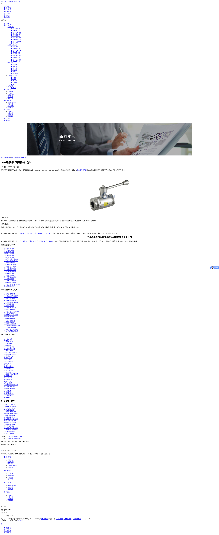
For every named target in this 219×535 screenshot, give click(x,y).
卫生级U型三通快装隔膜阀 (12, 325)
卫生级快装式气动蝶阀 (11, 428)
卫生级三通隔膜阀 (9, 298)
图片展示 (10, 93)
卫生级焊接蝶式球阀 (10, 277)
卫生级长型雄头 (9, 395)
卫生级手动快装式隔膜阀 (11, 311)
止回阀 (14, 82)
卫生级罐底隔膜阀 (9, 318)
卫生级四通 (16, 54)
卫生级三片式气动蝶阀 (11, 419)
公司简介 (10, 115)
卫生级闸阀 (16, 36)
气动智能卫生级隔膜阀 (11, 302)
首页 (2, 157)
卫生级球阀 (16, 30)
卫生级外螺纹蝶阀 (9, 415)
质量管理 (10, 116)
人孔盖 (14, 66)
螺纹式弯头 (7, 363)
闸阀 (14, 77)
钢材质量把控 (12, 102)
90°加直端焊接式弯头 (10, 352)
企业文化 (10, 113)
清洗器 (14, 70)
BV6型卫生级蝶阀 (9, 404)
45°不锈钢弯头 (8, 356)
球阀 (14, 79)
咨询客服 (8, 532)
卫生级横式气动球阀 (10, 280)
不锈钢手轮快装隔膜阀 (11, 295)
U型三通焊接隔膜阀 (10, 327)
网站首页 (7, 6)
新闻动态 (7, 15)
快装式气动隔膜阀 (9, 309)
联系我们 (7, 17)
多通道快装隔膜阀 (9, 322)
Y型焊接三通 (8, 379)
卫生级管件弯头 (9, 350)
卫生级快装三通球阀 (10, 264)
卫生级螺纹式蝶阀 (9, 424)
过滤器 (14, 64)
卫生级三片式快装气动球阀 (12, 284)
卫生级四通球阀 (9, 255)
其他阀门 (15, 43)
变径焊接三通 (8, 376)
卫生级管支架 (16, 50)
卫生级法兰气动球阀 (10, 282)
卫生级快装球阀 (9, 275)
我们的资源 (7, 10)
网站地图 (20, 520)
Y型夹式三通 (8, 383)
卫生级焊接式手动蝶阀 (11, 429)
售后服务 (10, 107)
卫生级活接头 (16, 61)
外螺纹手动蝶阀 (9, 433)
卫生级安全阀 (16, 39)
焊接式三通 (7, 381)
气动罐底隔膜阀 (9, 304)
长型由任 (7, 397)
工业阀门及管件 (12, 75)
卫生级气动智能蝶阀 (10, 412)
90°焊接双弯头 (8, 361)
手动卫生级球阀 (9, 248)
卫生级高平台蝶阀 (9, 408)
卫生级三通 (16, 48)
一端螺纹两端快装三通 (11, 385)
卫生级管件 (46, 233)
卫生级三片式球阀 (9, 286)
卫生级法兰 (16, 52)
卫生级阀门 (11, 27)
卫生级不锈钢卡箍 (9, 349)
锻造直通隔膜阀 (9, 316)
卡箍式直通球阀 (9, 257)
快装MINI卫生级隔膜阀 (11, 329)
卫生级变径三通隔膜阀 (11, 297)
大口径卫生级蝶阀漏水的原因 (15, 436)
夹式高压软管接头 (9, 386)
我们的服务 (7, 11)
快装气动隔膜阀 (9, 306)
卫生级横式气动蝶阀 (10, 406)
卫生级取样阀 (16, 41)
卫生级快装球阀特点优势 (18, 157)
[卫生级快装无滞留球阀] (109, 214)
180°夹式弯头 (8, 358)
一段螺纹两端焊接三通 (11, 374)
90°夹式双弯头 (8, 359)
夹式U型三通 (8, 377)
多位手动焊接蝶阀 (9, 417)
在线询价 (3, 20)
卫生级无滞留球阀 (9, 262)
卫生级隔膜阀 (16, 32)
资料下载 (10, 98)
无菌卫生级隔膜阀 (9, 293)
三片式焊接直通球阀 (10, 270)
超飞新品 (10, 86)
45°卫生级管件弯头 (10, 354)
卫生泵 (14, 68)
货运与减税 (11, 106)
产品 (14, 88)
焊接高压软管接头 (9, 388)
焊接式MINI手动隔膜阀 (11, 315)
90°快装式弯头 (8, 368)
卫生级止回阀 (16, 34)
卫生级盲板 (7, 390)
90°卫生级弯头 (8, 372)
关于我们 (7, 13)
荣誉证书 (10, 91)
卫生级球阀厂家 (82, 170)
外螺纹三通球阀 (9, 253)
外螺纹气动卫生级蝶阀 (11, 413)
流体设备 (10, 63)
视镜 (14, 71)
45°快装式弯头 (8, 370)
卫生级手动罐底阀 (9, 320)
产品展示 (8, 529)
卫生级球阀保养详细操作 (13, 438)
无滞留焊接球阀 (9, 252)
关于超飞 (10, 111)
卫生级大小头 (16, 55)
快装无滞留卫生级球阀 (11, 259)
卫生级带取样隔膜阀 (10, 324)
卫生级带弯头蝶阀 (9, 431)
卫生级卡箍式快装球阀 (11, 261)
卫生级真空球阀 (9, 250)
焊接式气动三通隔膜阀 (11, 331)
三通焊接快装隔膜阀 (10, 300)
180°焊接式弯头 (9, 367)
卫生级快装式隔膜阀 (10, 307)
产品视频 (10, 97)
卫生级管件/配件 (12, 45)
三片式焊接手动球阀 (10, 271)
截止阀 (14, 80)
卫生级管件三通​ (9, 347)
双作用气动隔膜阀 (9, 313)
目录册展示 (11, 95)
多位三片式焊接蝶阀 (10, 422)
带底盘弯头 (7, 365)
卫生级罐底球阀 (9, 279)
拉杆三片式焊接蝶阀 (10, 420)
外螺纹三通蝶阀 (9, 410)
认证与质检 (11, 104)
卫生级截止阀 (16, 37)
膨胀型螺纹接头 (9, 394)
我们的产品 (7, 8)
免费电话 (8, 531)
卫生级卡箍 (16, 57)
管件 (14, 84)
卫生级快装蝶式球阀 (10, 268)
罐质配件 (15, 73)
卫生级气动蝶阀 (9, 426)
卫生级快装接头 (17, 59)
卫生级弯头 (16, 46)
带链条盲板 (7, 392)
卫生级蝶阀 (16, 28)
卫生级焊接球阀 (9, 273)
